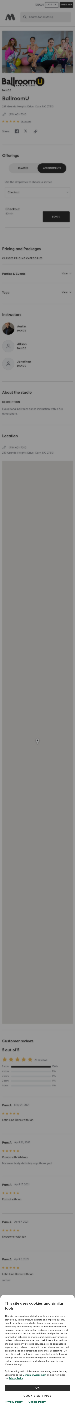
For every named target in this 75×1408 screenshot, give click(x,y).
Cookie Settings (37, 1396)
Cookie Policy (37, 1402)
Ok (37, 1388)
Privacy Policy (16, 1378)
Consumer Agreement (34, 1375)
